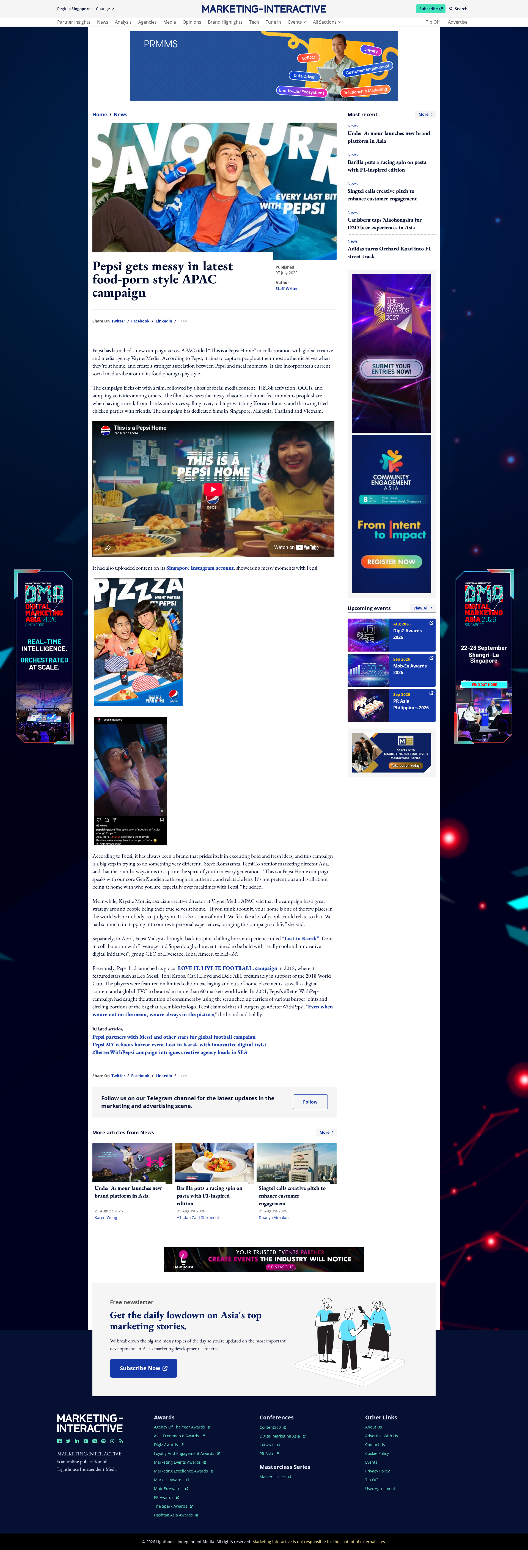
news (102, 22)
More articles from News (210, 1132)
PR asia (269, 1453)
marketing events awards (178, 1462)
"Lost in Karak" (300, 938)
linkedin (164, 321)
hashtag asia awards (174, 1515)
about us (373, 1427)
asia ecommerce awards (177, 1435)
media (169, 22)
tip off (433, 22)
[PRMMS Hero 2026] (264, 66)
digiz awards (168, 1444)
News (120, 114)
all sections (325, 22)
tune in (273, 22)
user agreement (380, 1488)
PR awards (166, 1497)
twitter (118, 321)
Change (103, 8)
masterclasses (275, 1476)
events (295, 22)
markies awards (171, 1479)
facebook (140, 321)
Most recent (388, 114)
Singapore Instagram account (199, 567)
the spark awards (173, 1506)
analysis (123, 22)
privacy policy (377, 1471)
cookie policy (377, 1453)
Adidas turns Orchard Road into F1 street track (389, 252)
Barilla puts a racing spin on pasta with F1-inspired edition (387, 165)
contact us (375, 1444)
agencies (147, 22)
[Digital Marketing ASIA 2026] (44, 620)
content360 (273, 1427)
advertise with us (381, 1435)
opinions (192, 22)
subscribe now (148, 1370)
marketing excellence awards (181, 1471)
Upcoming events (388, 608)
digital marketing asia (280, 1436)
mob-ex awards (171, 1488)
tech (254, 22)
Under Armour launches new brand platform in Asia (389, 136)
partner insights (73, 22)
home (99, 114)
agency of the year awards (180, 1427)
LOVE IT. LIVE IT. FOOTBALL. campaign (227, 968)
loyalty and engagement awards (184, 1453)
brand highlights (225, 22)
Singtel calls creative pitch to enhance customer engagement (382, 194)
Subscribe (432, 9)
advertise (458, 22)
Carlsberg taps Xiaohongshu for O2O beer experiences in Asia (385, 223)
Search (461, 8)
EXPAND (270, 1444)
